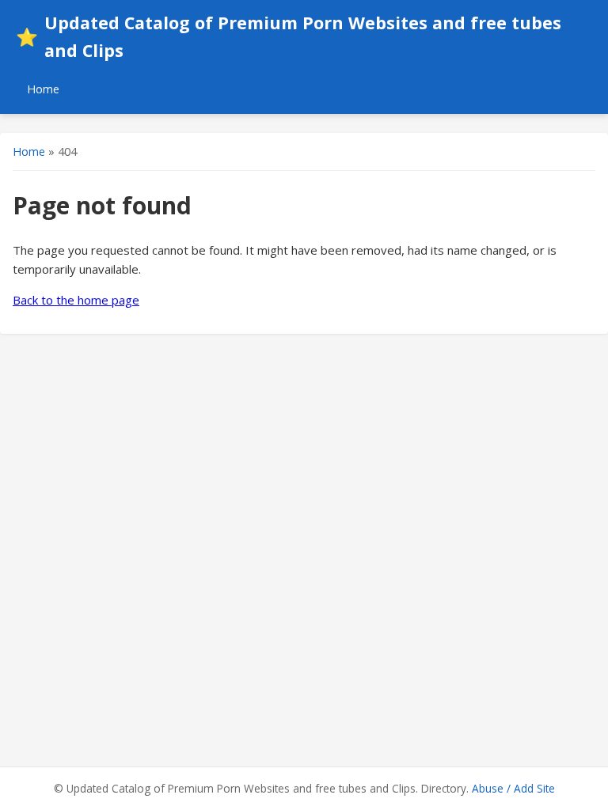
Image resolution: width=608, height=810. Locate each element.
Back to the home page (76, 300)
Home (43, 89)
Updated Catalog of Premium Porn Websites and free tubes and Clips (288, 36)
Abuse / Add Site (513, 788)
